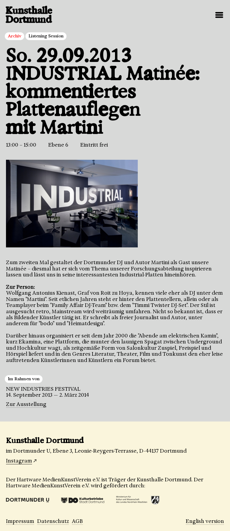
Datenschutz (53, 521)
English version (205, 521)
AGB (77, 521)
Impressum (20, 521)
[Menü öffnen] (219, 15)
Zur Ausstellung (26, 404)
